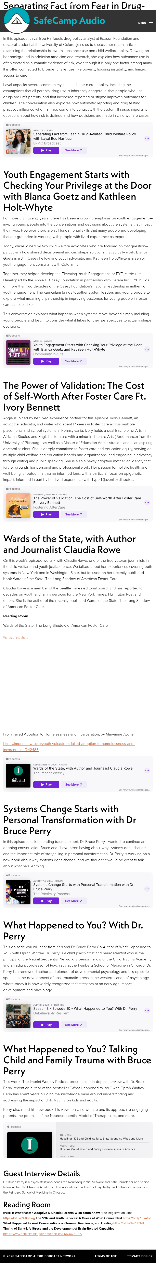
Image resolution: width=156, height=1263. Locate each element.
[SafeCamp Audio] (54, 20)
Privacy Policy (140, 1256)
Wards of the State (15, 637)
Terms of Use (106, 1256)
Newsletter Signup (62, 4)
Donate (100, 4)
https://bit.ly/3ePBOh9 (128, 1223)
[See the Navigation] (151, 22)
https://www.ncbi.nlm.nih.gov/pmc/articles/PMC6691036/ (42, 1233)
